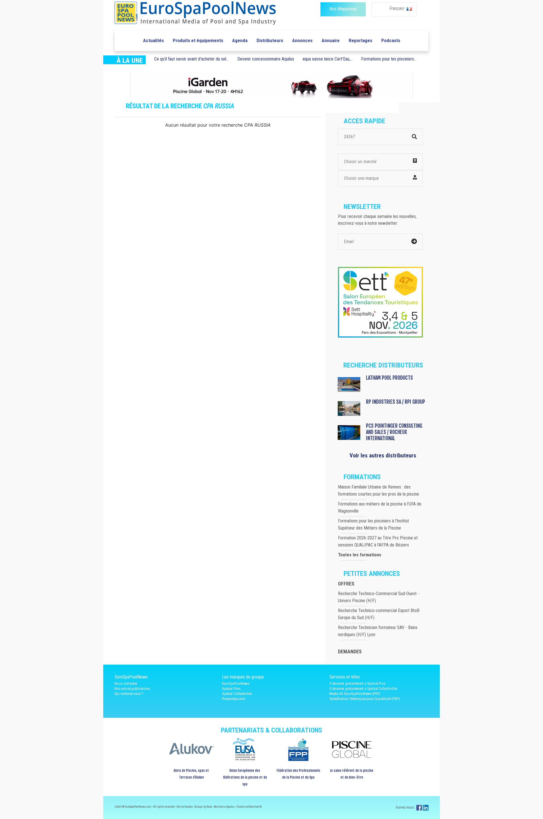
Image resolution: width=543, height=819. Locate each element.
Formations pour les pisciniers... (389, 59)
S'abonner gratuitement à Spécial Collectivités (363, 688)
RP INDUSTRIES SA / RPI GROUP (395, 402)
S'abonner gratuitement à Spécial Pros (357, 683)
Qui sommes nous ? (129, 693)
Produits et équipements (198, 40)
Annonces (302, 40)
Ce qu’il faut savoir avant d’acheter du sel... (191, 59)
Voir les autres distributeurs (383, 455)
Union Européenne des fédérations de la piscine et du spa (245, 777)
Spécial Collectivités (237, 693)
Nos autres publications (132, 688)
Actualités (153, 40)
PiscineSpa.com (233, 699)
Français (397, 8)
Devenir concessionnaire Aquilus (265, 59)
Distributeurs (270, 40)
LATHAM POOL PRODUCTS (389, 378)
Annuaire (331, 40)
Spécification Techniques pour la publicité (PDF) (364, 699)
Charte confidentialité (249, 806)
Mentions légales (224, 806)
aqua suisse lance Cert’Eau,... (328, 59)
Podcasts (390, 40)
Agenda (239, 40)
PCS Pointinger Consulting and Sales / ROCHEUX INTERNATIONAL (394, 432)
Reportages (360, 40)
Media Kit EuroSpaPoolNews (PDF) (354, 693)
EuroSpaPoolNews (235, 683)
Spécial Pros (231, 688)
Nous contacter (126, 683)
